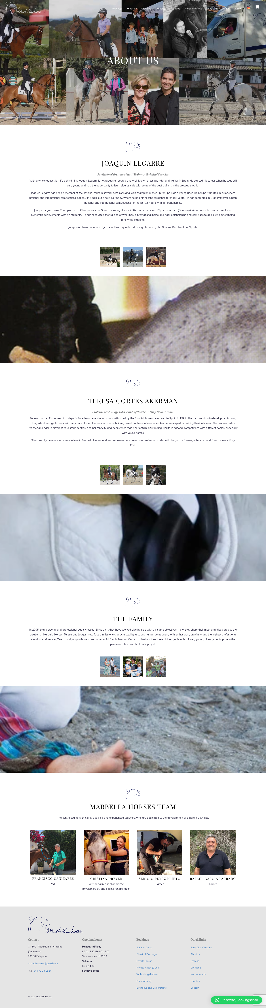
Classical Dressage (146, 954)
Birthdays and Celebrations (151, 987)
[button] (236, 1000)
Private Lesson (144, 960)
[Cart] (257, 6)
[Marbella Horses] (23, 11)
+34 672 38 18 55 (42, 970)
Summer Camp (144, 947)
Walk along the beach (148, 974)
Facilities (146, 8)
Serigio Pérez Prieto (160, 878)
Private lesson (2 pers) (148, 967)
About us (131, 8)
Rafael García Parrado (213, 878)
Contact (237, 8)
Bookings (117, 8)
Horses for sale (193, 8)
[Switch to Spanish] (248, 6)
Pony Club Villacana (218, 8)
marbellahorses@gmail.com (43, 963)
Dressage (161, 8)
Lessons (175, 8)
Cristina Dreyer (106, 878)
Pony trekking (143, 981)
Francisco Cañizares (53, 878)
